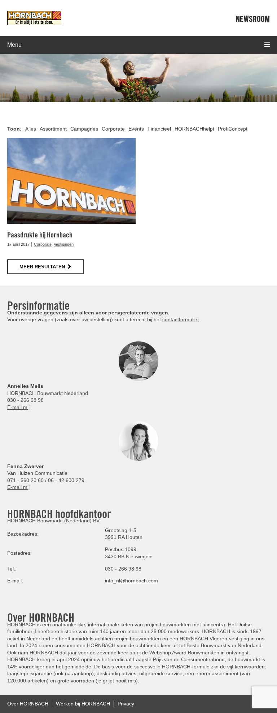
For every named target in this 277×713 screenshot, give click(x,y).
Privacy (126, 704)
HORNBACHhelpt (194, 129)
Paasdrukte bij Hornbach (39, 235)
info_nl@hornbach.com (131, 580)
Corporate (113, 129)
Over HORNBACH (27, 704)
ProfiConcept (232, 129)
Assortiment (53, 129)
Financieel (159, 129)
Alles (30, 129)
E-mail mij (18, 407)
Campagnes (84, 129)
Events (136, 129)
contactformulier (180, 319)
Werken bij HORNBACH (83, 704)
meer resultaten (42, 266)
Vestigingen (64, 244)
